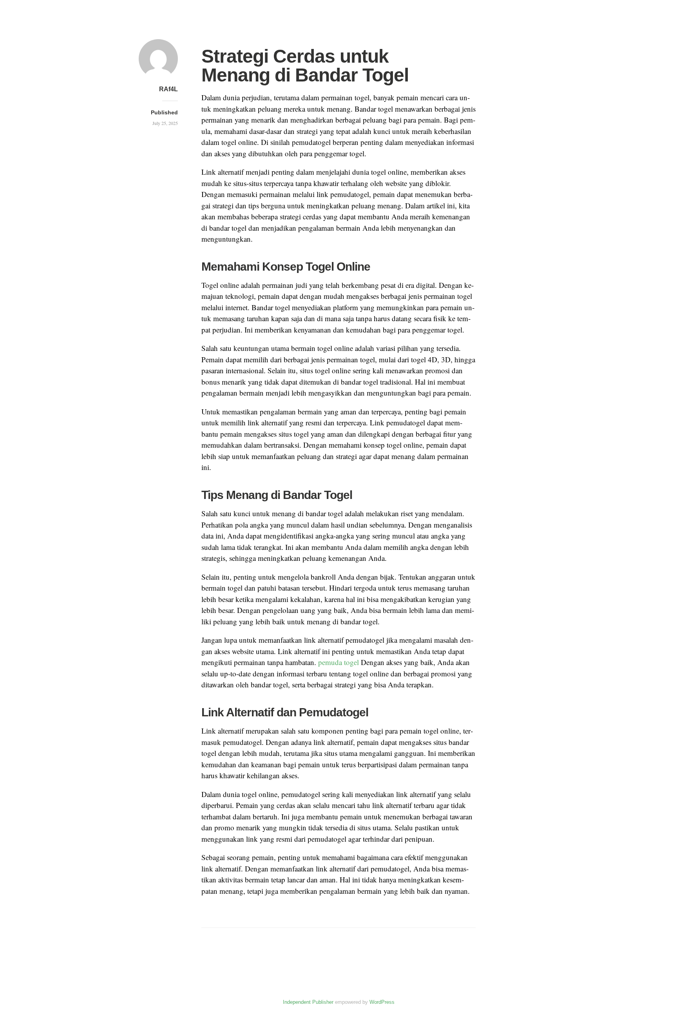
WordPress (382, 1002)
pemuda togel (338, 662)
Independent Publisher (308, 1002)
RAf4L (168, 89)
